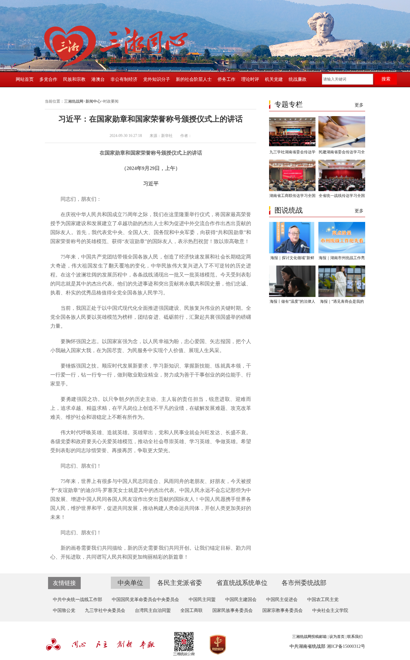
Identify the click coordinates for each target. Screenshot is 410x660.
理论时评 (250, 79)
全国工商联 (191, 610)
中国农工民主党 (323, 599)
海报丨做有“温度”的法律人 (292, 301)
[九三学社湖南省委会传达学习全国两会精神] (292, 146)
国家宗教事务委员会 (282, 610)
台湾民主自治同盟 (153, 610)
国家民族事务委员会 (232, 610)
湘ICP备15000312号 (346, 646)
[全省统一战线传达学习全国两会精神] (341, 190)
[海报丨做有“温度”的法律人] (292, 295)
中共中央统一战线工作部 (77, 599)
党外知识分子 (156, 79)
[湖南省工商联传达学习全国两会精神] (292, 190)
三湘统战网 (73, 101)
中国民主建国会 (241, 599)
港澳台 (98, 79)
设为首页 (337, 636)
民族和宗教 (74, 79)
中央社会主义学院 (330, 610)
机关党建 (274, 79)
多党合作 (48, 79)
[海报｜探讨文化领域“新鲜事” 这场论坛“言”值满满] (292, 252)
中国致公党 (64, 610)
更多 (359, 105)
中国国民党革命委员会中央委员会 (145, 599)
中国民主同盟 (202, 599)
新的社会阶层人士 (194, 79)
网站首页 (25, 79)
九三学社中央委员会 (105, 610)
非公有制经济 (124, 79)
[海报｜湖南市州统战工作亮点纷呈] (341, 252)
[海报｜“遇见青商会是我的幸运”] (341, 295)
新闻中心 (93, 101)
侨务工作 (226, 79)
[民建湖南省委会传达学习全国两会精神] (341, 146)
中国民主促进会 (282, 599)
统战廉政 (298, 79)
